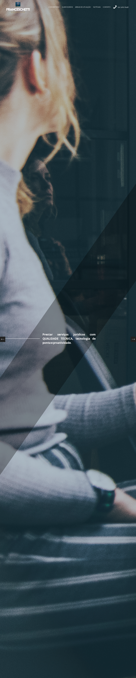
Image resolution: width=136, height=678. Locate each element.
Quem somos (67, 7)
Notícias (97, 7)
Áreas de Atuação (83, 7)
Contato (106, 7)
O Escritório (54, 7)
